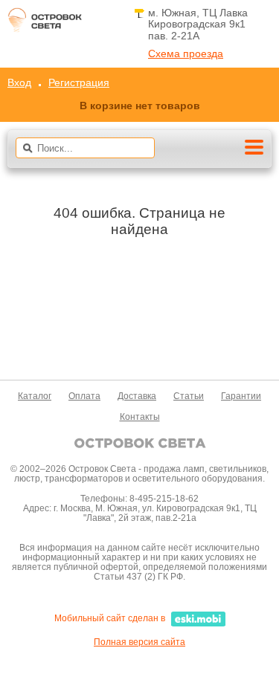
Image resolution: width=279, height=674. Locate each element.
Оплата (84, 396)
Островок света (44, 24)
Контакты (140, 417)
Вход (19, 82)
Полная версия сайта (139, 642)
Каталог (34, 396)
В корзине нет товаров (140, 105)
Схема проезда (185, 53)
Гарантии (241, 396)
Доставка (137, 396)
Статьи (188, 396)
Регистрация (78, 82)
